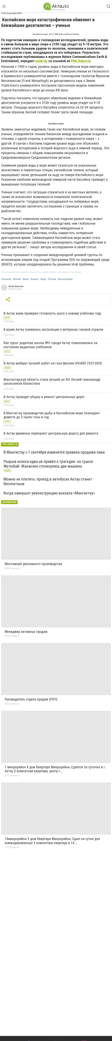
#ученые (34, 279)
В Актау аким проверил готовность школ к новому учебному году (52, 313)
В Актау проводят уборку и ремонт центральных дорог (44, 397)
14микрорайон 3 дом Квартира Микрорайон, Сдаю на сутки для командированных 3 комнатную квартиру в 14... (52, 841)
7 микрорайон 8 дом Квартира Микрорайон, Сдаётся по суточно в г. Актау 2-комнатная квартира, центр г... (55, 769)
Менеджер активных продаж (26, 632)
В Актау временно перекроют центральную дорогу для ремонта (51, 433)
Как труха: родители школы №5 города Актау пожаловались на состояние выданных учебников (50, 345)
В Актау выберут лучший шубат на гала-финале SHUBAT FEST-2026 (53, 363)
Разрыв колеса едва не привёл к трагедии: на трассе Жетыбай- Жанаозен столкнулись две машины (48, 464)
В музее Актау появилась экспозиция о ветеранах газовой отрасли (53, 329)
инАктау (41, 61)
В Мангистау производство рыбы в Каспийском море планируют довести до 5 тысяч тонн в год (52, 415)
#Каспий (17, 279)
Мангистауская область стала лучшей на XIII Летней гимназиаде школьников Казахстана (52, 382)
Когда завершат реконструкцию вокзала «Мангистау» (49, 493)
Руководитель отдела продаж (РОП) (31, 699)
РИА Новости (80, 61)
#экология (6, 279)
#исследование (65, 279)
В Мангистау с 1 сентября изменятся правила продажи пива (54, 452)
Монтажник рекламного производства (33, 564)
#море (25, 279)
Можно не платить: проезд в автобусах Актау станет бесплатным (48, 481)
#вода (43, 279)
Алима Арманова (15, 286)
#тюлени (52, 279)
